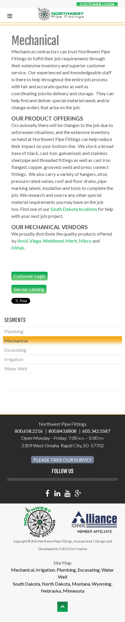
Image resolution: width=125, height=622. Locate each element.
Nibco (85, 240)
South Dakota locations (74, 209)
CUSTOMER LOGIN (97, 4)
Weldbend (53, 240)
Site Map (62, 563)
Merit (71, 240)
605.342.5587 (96, 431)
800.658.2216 (29, 431)
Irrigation (13, 359)
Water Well (15, 368)
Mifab (17, 247)
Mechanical (16, 340)
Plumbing (14, 331)
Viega (35, 240)
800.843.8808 (63, 431)
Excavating (15, 350)
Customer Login (29, 276)
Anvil (22, 240)
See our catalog (29, 289)
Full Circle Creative (73, 549)
